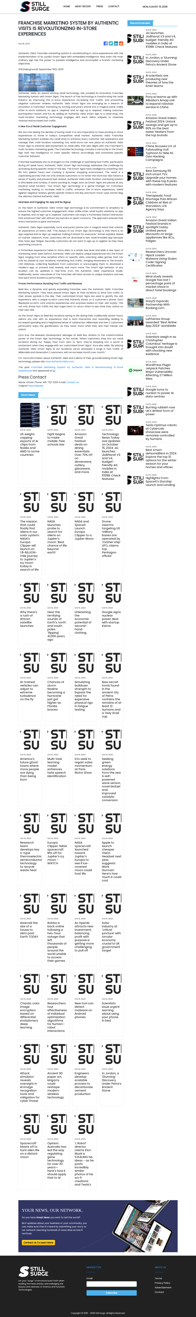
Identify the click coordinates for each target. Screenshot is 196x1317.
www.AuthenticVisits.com (59, 361)
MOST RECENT (83, 6)
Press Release (35, 385)
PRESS (99, 6)
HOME (66, 6)
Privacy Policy (162, 1283)
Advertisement (163, 1287)
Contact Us (72, 382)
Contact (159, 1292)
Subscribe (111, 1292)
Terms (158, 1278)
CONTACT (114, 6)
